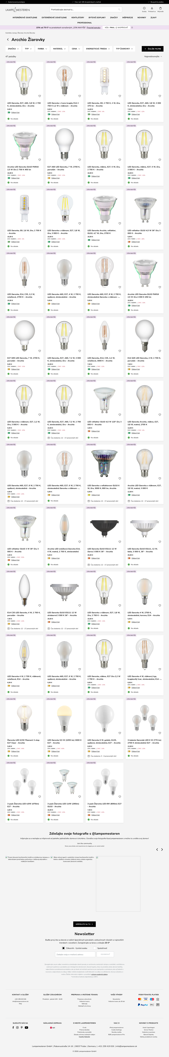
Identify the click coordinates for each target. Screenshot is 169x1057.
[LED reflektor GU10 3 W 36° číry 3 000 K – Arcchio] (24, 538)
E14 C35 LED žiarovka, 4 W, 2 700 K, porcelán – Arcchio (23, 614)
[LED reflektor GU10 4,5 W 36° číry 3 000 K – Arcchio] (145, 219)
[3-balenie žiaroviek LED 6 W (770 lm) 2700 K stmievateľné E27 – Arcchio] (145, 729)
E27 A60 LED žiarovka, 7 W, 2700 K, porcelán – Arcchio (63, 168)
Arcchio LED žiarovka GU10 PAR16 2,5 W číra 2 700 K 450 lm (23, 168)
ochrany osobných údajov (99, 974)
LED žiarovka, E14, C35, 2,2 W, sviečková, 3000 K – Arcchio (101, 359)
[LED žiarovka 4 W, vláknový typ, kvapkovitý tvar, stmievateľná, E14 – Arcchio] (145, 665)
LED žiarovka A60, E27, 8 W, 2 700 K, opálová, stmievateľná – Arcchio (24, 486)
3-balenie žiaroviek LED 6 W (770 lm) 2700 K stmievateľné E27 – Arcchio (144, 741)
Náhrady (84, 1004)
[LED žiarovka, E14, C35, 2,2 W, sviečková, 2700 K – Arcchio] (24, 283)
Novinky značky (116, 1032)
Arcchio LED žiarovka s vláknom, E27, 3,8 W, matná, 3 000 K (144, 486)
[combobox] (86, 9)
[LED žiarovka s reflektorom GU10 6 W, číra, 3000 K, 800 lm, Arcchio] (104, 474)
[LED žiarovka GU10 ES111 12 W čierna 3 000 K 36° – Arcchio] (104, 538)
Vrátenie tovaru (84, 1001)
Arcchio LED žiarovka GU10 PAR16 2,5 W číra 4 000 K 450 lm (143, 295)
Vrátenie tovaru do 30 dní (116, 1001)
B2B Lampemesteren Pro (116, 1034)
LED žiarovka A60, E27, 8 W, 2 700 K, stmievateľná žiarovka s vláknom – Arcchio (104, 295)
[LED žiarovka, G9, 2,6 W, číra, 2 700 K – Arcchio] (24, 219)
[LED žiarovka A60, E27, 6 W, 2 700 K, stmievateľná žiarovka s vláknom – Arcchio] (64, 474)
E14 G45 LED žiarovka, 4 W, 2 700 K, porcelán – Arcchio (144, 359)
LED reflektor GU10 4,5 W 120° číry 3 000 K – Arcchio (104, 423)
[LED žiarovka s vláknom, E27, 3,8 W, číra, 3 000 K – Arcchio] (64, 219)
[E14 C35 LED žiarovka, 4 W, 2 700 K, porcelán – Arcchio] (24, 601)
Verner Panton (148, 1030)
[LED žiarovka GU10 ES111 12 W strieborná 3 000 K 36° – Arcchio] (64, 601)
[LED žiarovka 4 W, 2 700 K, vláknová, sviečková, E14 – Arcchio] (24, 665)
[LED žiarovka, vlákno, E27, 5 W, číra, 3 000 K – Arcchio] (145, 156)
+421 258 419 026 (20, 999)
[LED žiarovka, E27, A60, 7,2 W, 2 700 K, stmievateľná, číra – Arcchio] (64, 411)
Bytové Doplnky (149, 1034)
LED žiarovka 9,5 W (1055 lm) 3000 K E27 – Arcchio (64, 741)
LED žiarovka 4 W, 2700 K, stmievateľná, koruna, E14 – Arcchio (144, 614)
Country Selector (84, 1037)
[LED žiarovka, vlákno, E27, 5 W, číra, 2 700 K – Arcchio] (104, 156)
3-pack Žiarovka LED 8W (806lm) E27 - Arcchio (104, 805)
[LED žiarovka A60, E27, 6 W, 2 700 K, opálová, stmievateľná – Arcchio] (64, 665)
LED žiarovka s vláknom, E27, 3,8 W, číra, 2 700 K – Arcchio (103, 614)
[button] (39, 96)
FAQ (20, 1004)
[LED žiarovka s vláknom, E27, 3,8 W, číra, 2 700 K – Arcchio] (104, 601)
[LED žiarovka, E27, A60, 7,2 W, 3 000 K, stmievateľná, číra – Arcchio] (64, 347)
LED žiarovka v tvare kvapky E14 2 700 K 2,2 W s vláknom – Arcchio (63, 104)
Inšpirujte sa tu (83, 924)
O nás (84, 1027)
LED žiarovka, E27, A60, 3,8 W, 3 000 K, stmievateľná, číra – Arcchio (144, 104)
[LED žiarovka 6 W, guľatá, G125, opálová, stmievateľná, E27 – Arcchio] (104, 729)
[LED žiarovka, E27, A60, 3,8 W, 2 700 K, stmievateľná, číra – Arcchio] (24, 92)
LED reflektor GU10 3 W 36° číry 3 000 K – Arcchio (23, 550)
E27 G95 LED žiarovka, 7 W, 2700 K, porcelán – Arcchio (23, 359)
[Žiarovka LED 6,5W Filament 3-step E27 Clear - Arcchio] (24, 729)
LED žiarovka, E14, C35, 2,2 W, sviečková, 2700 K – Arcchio (21, 295)
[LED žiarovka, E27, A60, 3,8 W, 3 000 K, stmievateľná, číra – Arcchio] (145, 92)
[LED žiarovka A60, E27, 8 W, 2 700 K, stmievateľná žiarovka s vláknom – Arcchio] (104, 283)
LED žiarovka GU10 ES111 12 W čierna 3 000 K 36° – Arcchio (102, 550)
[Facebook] (13, 1027)
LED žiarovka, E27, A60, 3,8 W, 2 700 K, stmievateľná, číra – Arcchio (24, 104)
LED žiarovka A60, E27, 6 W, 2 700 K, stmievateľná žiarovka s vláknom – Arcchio (64, 487)
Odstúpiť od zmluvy (84, 1006)
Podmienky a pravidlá (84, 1032)
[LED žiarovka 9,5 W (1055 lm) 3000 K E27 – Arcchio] (64, 729)
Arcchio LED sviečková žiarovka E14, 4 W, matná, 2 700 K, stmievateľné (63, 550)
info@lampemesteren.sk (20, 1001)
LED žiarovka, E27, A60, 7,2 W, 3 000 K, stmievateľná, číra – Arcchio (64, 359)
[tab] (13, 49)
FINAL (116, 27)
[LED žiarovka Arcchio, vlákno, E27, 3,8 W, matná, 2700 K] (145, 411)
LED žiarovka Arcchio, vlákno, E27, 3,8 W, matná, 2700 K (143, 423)
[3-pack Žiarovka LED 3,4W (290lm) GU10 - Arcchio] (64, 793)
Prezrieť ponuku (93, 27)
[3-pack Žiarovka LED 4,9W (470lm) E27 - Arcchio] (24, 793)
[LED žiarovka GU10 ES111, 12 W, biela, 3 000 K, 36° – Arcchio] (145, 538)
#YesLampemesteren (116, 1027)
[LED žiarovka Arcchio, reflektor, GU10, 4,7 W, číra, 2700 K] (104, 219)
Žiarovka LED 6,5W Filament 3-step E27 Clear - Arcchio (23, 741)
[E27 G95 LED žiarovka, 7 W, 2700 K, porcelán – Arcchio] (24, 347)
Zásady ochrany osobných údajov (84, 1034)
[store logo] (18, 9)
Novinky (141, 17)
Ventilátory (77, 17)
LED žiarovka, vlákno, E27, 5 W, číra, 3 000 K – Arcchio (144, 168)
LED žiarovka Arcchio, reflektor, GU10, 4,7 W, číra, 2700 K (101, 231)
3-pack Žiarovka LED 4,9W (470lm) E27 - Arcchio (23, 805)
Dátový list (15, 112)
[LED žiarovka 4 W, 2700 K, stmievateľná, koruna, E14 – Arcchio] (145, 601)
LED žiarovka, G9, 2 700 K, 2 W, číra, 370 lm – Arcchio (103, 104)
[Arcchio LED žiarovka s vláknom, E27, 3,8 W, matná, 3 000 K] (145, 474)
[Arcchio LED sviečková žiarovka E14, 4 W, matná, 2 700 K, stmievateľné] (64, 538)
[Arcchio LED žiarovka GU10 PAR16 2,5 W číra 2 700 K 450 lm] (24, 156)
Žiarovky (20, 33)
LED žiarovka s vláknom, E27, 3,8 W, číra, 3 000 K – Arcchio (63, 231)
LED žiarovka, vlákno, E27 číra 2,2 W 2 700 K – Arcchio (103, 677)
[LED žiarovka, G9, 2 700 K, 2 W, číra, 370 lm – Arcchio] (104, 92)
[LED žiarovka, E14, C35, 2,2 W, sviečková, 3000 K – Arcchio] (104, 347)
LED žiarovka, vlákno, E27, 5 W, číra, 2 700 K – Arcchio (103, 168)
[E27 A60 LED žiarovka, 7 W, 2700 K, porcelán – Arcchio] (64, 156)
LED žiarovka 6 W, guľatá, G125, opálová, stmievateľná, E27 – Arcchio (104, 741)
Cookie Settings (116, 1030)
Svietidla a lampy (11, 33)
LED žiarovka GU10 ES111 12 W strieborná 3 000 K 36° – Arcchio (62, 614)
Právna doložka (84, 1030)
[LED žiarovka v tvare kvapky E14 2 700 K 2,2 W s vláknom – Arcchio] (64, 92)
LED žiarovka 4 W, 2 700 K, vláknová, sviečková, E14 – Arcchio (24, 677)
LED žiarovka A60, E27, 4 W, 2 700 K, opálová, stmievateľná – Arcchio (64, 295)
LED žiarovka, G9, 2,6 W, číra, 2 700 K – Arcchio (24, 231)
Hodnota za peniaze (148, 1032)
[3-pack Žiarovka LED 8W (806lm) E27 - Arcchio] (104, 793)
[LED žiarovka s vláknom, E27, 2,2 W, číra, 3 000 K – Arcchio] (24, 411)
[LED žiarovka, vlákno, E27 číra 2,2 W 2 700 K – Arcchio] (104, 665)
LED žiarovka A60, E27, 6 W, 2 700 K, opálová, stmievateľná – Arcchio (64, 677)
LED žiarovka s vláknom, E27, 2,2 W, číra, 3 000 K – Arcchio (23, 423)
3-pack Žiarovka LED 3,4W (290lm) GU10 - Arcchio (63, 805)
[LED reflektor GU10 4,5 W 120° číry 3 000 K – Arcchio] (104, 411)
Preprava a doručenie (84, 999)
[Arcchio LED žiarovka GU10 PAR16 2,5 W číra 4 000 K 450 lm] (145, 283)
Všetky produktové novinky (148, 1037)
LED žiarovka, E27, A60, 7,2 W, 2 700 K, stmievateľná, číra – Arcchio (64, 423)
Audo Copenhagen (149, 1027)
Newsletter (116, 999)
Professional (84, 22)
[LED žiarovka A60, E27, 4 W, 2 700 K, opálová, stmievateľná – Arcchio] (64, 283)
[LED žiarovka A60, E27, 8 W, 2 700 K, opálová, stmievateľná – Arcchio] (24, 474)
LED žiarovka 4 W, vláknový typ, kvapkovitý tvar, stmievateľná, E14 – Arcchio (144, 677)
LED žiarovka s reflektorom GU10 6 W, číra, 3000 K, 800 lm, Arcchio (103, 486)
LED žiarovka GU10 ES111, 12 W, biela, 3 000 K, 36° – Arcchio (143, 550)
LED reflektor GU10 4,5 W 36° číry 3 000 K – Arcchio (144, 231)
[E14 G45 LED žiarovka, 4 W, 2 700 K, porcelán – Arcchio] (145, 347)
